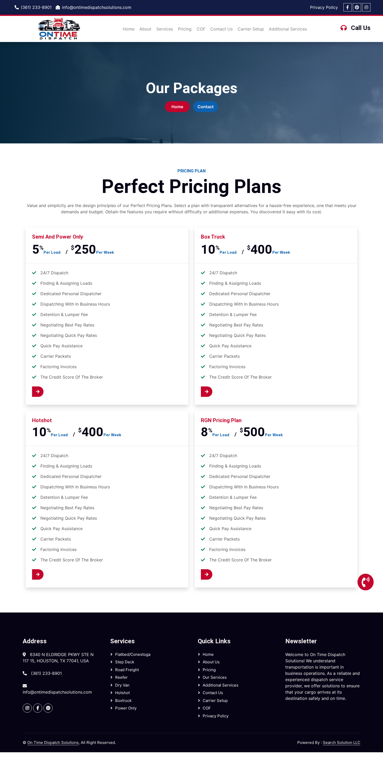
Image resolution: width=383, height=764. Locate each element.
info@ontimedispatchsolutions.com (96, 7)
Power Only (126, 708)
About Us (211, 661)
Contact (205, 106)
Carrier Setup (251, 29)
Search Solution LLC (341, 742)
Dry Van (122, 685)
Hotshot (122, 692)
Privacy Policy (324, 7)
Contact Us (221, 29)
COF (201, 29)
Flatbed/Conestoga (132, 654)
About (145, 29)
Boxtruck (123, 700)
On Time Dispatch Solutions (53, 742)
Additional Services (288, 29)
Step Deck (124, 661)
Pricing (184, 29)
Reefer (121, 677)
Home (128, 29)
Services (164, 29)
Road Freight (127, 669)
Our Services (215, 677)
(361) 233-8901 (36, 7)
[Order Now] (50, 391)
